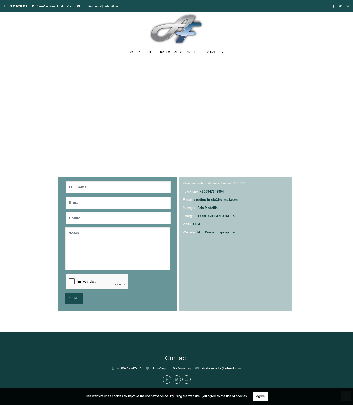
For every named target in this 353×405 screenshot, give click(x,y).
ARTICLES (193, 52)
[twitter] (340, 6)
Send (74, 298)
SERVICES (163, 52)
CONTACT (210, 52)
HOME (131, 52)
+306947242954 (17, 6)
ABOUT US (146, 52)
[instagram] (347, 6)
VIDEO (178, 52)
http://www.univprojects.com (219, 232)
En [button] (223, 52)
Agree (260, 396)
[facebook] (333, 6)
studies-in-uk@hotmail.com (101, 6)
